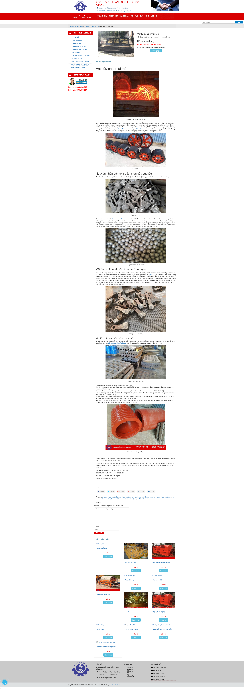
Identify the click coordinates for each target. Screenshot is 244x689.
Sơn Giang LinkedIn (159, 679)
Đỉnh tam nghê (157, 580)
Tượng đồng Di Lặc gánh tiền (162, 629)
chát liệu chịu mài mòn (109, 497)
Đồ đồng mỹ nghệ (78, 68)
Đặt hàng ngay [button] (155, 51)
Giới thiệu (113, 16)
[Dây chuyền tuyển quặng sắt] (108, 642)
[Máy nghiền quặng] (163, 600)
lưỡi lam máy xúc (130, 562)
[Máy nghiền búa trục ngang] (163, 551)
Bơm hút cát (76, 52)
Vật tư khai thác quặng (79, 49)
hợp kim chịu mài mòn (123, 497)
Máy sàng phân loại (103, 594)
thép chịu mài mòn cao (125, 129)
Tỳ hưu (127, 612)
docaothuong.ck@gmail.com (126, 11)
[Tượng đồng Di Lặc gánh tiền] (163, 624)
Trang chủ (102, 16)
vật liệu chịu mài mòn (148, 497)
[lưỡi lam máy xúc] (136, 551)
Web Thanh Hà (116, 685)
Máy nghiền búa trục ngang (161, 562)
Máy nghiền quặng (158, 612)
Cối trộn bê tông (77, 41)
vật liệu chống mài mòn (144, 499)
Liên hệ (154, 16)
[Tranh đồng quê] (136, 575)
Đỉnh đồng (100, 629)
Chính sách (130, 677)
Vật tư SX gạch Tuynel (79, 47)
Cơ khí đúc (75, 37)
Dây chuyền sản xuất (80, 65)
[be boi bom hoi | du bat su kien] (80, 6)
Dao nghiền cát (102, 548)
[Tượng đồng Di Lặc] (136, 624)
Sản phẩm (124, 16)
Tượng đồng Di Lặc (131, 629)
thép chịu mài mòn (136, 497)
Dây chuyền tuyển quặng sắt (106, 647)
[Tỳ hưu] (136, 600)
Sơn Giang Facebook (159, 668)
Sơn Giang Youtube (159, 676)
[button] (96, 484)
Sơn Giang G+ (157, 670)
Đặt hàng (144, 16)
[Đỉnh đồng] (108, 624)
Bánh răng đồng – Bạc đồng (81, 55)
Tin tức (134, 16)
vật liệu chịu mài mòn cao (163, 497)
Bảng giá (130, 673)
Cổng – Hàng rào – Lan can (80, 61)
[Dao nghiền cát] (108, 543)
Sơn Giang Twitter (158, 673)
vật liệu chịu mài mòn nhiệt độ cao (126, 499)
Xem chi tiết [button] (108, 556)
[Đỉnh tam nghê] (163, 575)
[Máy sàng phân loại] (108, 582)
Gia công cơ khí (77, 58)
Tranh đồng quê (130, 580)
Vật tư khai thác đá (78, 44)
